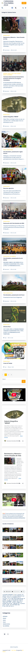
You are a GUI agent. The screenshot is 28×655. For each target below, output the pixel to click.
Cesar (5, 337)
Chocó (15, 73)
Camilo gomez (6, 50)
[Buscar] (23, 381)
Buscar (4, 379)
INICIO (24, 3)
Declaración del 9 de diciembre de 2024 (13, 223)
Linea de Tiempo (7, 363)
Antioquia (5, 73)
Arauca (9, 73)
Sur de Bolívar (9, 74)
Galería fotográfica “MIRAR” (10, 116)
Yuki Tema (13, 650)
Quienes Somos (6, 35)
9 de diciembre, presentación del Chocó (13, 295)
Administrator (6, 91)
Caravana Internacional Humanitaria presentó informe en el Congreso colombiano (13, 78)
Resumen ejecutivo (8, 188)
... (9, 46)
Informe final (7, 326)
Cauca (12, 73)
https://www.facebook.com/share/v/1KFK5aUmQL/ (14, 517)
